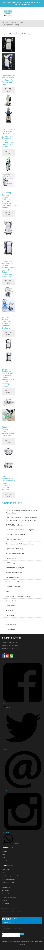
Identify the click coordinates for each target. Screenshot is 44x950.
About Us (4, 851)
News (3, 857)
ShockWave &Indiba (12, 577)
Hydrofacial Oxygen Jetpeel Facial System (20, 530)
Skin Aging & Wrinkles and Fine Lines (18, 596)
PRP (7, 591)
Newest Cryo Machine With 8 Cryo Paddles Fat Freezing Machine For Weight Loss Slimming (8, 483)
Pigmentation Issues (13, 601)
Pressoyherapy (6, 887)
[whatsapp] (11, 656)
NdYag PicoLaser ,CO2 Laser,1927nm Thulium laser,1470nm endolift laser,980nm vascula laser (22, 519)
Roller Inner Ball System (14, 572)
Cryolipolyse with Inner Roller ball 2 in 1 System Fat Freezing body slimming (8, 80)
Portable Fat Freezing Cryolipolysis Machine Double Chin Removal (8, 431)
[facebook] (4, 656)
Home (14, 22)
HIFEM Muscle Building (8, 879)
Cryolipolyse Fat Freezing (14, 549)
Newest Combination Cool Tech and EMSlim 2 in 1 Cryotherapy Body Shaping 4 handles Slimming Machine (8, 377)
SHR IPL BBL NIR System (14, 525)
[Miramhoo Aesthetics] (8, 13)
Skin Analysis (5, 894)
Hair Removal (10, 620)
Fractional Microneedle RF (15, 553)
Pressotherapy (11, 558)
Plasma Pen (5, 903)
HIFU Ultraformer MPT (13, 539)
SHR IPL (4, 873)
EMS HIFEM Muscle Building (15, 534)
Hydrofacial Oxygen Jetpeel (10, 876)
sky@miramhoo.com (33, 2)
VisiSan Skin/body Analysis (15, 568)
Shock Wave (5, 900)
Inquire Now (8, 90)
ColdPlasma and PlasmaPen (15, 582)
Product (21, 22)
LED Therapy (10, 563)
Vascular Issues (11, 624)
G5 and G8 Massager (13, 586)
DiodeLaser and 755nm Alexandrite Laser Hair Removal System (21, 512)
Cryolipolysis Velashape (9, 882)
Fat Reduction (10, 615)
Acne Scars (10, 610)
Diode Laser (5, 869)
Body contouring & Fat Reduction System (20, 544)
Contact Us (5, 861)
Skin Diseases (10, 629)
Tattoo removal (11, 605)
